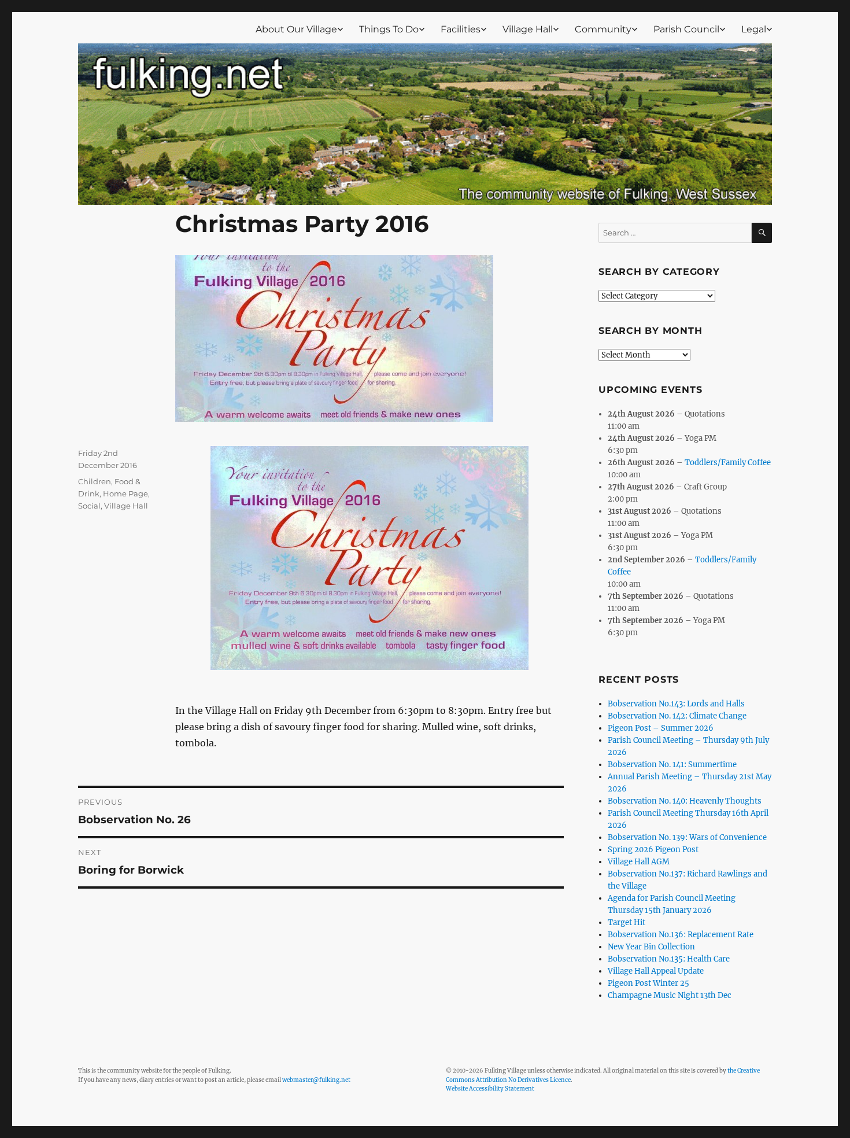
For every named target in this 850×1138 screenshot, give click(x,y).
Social (89, 505)
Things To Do (389, 29)
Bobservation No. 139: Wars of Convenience (687, 837)
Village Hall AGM (639, 862)
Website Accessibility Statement (490, 1088)
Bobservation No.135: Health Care (669, 959)
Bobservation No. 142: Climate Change (677, 716)
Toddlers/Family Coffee (728, 462)
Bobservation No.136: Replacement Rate (680, 935)
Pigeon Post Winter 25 (648, 983)
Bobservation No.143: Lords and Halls (676, 704)
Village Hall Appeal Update (656, 971)
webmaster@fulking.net (316, 1080)
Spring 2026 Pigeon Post (653, 850)
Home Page (125, 493)
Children (94, 481)
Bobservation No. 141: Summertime (672, 764)
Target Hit (626, 922)
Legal (753, 29)
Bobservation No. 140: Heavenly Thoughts (685, 801)
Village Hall (527, 29)
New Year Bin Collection (651, 947)
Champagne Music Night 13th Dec (669, 995)
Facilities (461, 29)
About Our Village (296, 29)
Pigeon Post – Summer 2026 (661, 728)
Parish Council (686, 29)
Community (603, 29)
